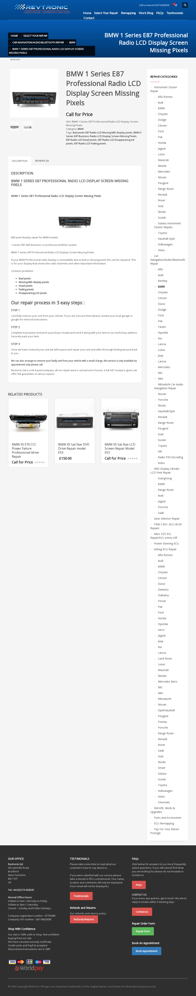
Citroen (162, 125)
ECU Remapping (164, 823)
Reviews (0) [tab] (42, 160)
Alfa (160, 269)
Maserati (163, 160)
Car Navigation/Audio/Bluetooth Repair (167, 259)
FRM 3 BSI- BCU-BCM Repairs (165, 526)
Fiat (160, 137)
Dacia (161, 304)
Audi (160, 102)
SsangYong (165, 478)
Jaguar (162, 148)
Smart (161, 768)
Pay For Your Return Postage (164, 831)
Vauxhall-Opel (166, 238)
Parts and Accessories (167, 817)
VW (160, 451)
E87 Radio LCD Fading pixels (90, 143)
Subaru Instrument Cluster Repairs (167, 225)
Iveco (161, 630)
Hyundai (163, 332)
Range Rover (166, 189)
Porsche (163, 399)
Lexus (161, 350)
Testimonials (81, 896)
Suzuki (162, 217)
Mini (160, 378)
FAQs (139, 885)
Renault (162, 194)
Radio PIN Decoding (170, 457)
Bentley (162, 281)
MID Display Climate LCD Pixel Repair (164, 470)
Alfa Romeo (165, 97)
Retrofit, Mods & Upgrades (162, 810)
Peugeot (163, 183)
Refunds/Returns (84, 919)
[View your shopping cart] (175, 5)
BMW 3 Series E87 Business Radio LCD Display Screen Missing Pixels (103, 134)
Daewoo (163, 589)
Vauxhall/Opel (166, 411)
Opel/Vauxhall (166, 710)
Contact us (142, 911)
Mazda (162, 166)
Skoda (162, 212)
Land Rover (165, 658)
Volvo (161, 250)
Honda (162, 143)
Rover (161, 200)
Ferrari (162, 601)
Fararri (162, 327)
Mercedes (164, 171)
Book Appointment (146, 951)
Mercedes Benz (167, 681)
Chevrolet (164, 802)
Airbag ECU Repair (165, 549)
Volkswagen (165, 244)
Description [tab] (19, 161)
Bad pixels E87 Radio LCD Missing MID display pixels (102, 132)
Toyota (162, 233)
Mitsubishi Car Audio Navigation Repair (168, 386)
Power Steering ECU (166, 543)
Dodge (162, 120)
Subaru (162, 773)
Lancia (162, 344)
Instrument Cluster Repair (163, 89)
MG (160, 373)
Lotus (161, 154)
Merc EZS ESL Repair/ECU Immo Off (163, 536)
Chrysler (163, 114)
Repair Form (143, 931)
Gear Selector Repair (167, 518)
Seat (160, 206)
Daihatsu (163, 595)
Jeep (160, 355)
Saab (161, 513)
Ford (161, 131)
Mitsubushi (164, 699)
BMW (81, 129)
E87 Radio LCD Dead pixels (81, 139)
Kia (160, 338)
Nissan (162, 177)
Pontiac (162, 722)
